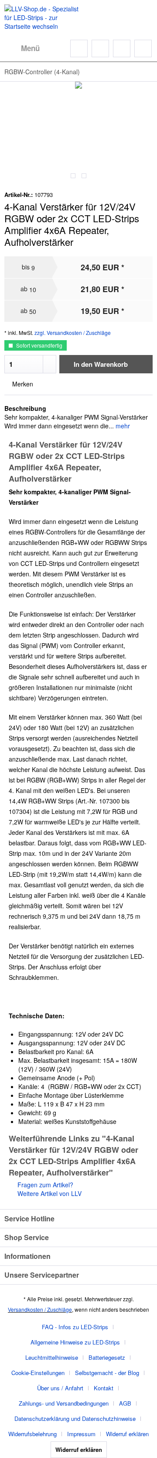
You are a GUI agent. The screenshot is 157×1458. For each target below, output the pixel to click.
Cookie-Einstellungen (38, 1372)
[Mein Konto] (121, 48)
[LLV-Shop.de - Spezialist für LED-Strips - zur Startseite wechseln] (41, 17)
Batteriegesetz (107, 1357)
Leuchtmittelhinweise (51, 1357)
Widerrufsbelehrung (32, 1434)
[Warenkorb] (143, 48)
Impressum (81, 1434)
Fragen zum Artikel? (44, 1184)
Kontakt (103, 1388)
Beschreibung (25, 408)
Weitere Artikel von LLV (49, 1193)
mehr (122, 425)
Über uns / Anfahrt (60, 1388)
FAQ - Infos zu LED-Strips (75, 1327)
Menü (30, 48)
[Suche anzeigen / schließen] (79, 48)
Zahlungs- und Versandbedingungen (64, 1403)
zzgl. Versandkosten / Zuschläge (72, 332)
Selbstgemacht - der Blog (107, 1372)
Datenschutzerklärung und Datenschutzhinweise (75, 1418)
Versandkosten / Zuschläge (40, 1309)
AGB (125, 1403)
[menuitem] (22, 48)
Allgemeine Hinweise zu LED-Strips (75, 1342)
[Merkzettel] (100, 48)
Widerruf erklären (127, 1434)
